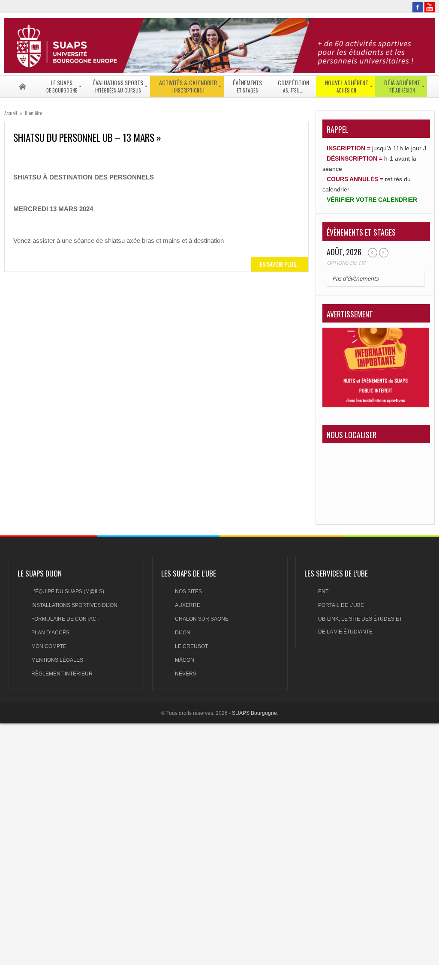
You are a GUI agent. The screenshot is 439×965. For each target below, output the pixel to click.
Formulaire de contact (65, 619)
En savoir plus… (280, 264)
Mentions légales (57, 660)
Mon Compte (48, 646)
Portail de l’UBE (341, 605)
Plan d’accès (50, 633)
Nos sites (188, 592)
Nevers (185, 674)
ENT (323, 592)
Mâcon (184, 660)
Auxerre (187, 605)
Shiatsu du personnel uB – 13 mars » (87, 137)
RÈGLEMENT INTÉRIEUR (62, 674)
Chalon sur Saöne (202, 619)
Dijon (182, 633)
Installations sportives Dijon (74, 605)
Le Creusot (191, 646)
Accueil (10, 113)
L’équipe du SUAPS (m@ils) (67, 592)
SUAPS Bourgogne (254, 713)
